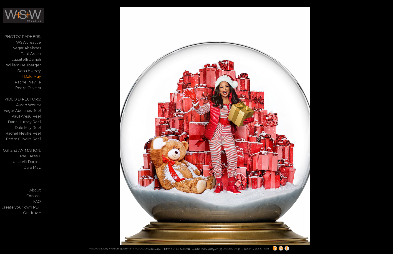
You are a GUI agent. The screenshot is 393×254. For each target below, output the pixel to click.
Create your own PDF (21, 207)
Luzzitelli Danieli (26, 59)
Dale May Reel (28, 128)
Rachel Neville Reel (23, 133)
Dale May (32, 76)
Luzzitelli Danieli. (26, 162)
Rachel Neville (28, 82)
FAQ (37, 201)
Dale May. (32, 167)
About (35, 190)
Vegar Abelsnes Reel (22, 110)
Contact (33, 196)
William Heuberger (23, 65)
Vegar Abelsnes (27, 48)
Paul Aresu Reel (26, 116)
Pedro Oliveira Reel (23, 139)
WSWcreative (28, 42)
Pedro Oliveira (28, 88)
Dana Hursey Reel (24, 122)
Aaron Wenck (28, 105)
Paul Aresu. (30, 156)
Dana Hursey (29, 71)
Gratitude (32, 213)
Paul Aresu (31, 54)
